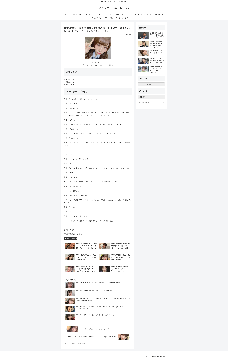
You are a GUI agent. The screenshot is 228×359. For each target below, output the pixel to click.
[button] (162, 103)
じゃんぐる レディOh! (71, 238)
